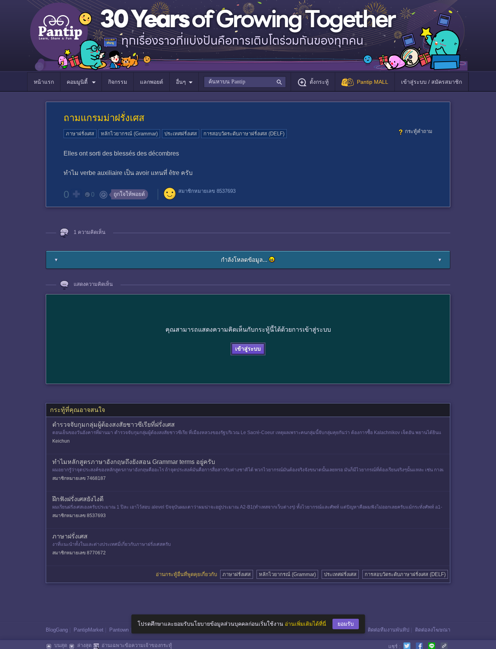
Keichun (61, 441)
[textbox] (244, 82)
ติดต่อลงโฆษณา (432, 630)
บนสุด (60, 645)
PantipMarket (88, 630)
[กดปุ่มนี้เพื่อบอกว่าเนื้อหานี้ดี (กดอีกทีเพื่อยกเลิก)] (76, 194)
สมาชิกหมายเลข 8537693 (207, 191)
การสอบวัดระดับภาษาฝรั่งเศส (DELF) (243, 134)
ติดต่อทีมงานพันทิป (388, 630)
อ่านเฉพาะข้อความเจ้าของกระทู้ (137, 645)
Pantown (119, 630)
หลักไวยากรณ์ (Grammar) (129, 134)
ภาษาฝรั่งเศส (80, 134)
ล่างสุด (84, 645)
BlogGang (57, 630)
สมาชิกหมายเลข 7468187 (79, 478)
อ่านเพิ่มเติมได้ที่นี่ (305, 624)
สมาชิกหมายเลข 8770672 (79, 553)
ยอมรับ (346, 624)
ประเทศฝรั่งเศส (180, 134)
